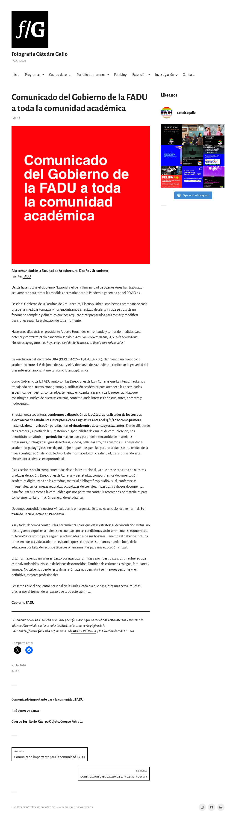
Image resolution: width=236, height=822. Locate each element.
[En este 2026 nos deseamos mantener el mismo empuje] (171, 155)
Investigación (164, 75)
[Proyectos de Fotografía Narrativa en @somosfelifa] (171, 177)
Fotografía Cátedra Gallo (40, 54)
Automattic (86, 807)
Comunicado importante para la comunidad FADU (47, 699)
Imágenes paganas (25, 710)
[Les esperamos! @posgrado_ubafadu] (213, 155)
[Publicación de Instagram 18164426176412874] (213, 134)
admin (15, 670)
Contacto (189, 75)
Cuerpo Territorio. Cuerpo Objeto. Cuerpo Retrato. (47, 721)
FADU (16, 118)
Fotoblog (120, 75)
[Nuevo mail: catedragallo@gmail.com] (171, 134)
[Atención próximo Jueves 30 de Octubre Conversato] (192, 155)
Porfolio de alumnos (91, 75)
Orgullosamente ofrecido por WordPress (35, 807)
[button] (81, 195)
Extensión (139, 75)
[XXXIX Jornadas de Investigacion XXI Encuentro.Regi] (192, 177)
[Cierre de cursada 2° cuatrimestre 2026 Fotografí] (192, 134)
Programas (32, 75)
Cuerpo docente (60, 75)
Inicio (15, 75)
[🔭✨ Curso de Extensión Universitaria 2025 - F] (213, 177)
